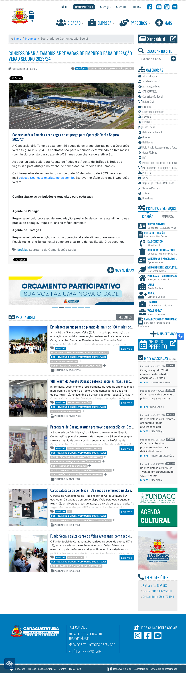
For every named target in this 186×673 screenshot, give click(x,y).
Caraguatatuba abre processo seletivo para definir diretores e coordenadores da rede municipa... (154, 447)
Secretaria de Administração (84, 448)
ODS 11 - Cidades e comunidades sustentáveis (76, 457)
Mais (168, 23)
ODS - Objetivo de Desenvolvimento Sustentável (78, 357)
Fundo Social (75, 557)
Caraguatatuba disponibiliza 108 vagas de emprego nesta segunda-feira (99, 490)
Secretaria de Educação (160, 455)
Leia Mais (126, 348)
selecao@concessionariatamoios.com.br (46, 177)
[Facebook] (150, 6)
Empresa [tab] (167, 216)
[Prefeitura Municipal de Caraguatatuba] (21, 15)
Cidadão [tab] (147, 216)
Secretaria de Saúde (79, 402)
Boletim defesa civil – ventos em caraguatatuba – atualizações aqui (157, 422)
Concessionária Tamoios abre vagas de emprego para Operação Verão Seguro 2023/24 (70, 56)
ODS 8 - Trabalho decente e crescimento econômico (81, 470)
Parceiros (139, 23)
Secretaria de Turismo (160, 382)
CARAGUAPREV (155, 406)
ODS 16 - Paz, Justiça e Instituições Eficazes (75, 461)
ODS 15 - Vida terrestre (64, 361)
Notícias (31, 38)
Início (17, 38)
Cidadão (74, 23)
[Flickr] (174, 6)
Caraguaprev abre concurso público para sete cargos (157, 396)
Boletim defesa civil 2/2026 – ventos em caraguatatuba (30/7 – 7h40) (156, 471)
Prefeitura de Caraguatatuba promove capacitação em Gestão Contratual (100, 427)
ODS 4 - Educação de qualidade (69, 466)
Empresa (104, 23)
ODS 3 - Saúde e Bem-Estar (65, 411)
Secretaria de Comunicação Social (111, 68)
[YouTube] (158, 6)
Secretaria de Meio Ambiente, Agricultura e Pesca (79, 352)
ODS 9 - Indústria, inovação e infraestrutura (76, 474)
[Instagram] (167, 6)
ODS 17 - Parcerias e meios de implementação (76, 365)
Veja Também (25, 317)
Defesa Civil (154, 431)
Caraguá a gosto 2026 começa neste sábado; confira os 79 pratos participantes (154, 374)
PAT (69, 511)
